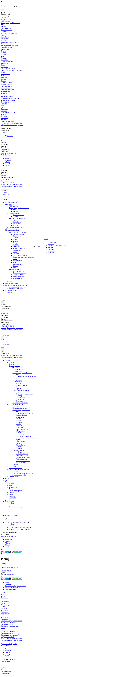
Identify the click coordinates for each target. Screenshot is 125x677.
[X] (10, 552)
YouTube (7, 163)
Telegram (12, 125)
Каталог (11, 364)
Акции (3, 594)
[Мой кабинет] (2, 333)
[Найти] (2, 10)
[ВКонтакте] (2, 552)
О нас (10, 485)
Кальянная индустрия (19, 408)
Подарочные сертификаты (9, 626)
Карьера (3, 607)
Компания (4, 598)
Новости (4, 603)
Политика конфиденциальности (11, 621)
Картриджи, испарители (24, 394)
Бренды (3, 596)
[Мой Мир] (7, 552)
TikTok (7, 165)
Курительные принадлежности (22, 473)
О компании (5, 601)
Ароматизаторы (21, 385)
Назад (12, 362)
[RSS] (1, 554)
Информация (5, 614)
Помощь (3, 628)
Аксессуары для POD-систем (26, 376)
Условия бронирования (8, 622)
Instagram (8, 160)
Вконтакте (8, 158)
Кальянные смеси (22, 454)
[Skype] (18, 552)
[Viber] (13, 552)
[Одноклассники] (5, 552)
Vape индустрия (17, 369)
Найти (3, 668)
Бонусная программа (8, 605)
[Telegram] (21, 552)
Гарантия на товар (7, 624)
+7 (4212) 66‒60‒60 (7, 121)
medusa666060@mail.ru (9, 153)
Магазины (4, 610)
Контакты (4, 608)
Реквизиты (4, 612)
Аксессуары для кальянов (24, 413)
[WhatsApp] (15, 552)
